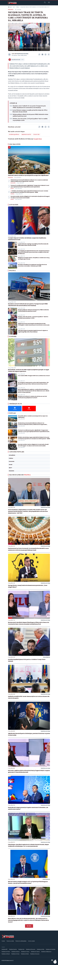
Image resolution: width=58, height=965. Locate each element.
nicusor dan (36, 134)
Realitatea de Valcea (6, 951)
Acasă (10, 7)
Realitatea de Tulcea (25, 951)
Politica (17, 7)
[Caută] (44, 2)
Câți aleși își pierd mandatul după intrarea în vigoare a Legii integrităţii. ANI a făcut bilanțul (33, 331)
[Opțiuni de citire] (55, 962)
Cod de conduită (31, 941)
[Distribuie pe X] (48, 54)
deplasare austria (26, 134)
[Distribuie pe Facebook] (42, 54)
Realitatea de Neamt (6, 953)
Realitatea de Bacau (16, 951)
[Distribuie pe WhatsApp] (45, 54)
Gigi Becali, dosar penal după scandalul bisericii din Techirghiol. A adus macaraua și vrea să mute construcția (33, 324)
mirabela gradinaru (14, 134)
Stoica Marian (46, 657)
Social (12, 188)
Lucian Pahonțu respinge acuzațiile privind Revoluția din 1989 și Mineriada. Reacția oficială (30, 111)
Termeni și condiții (10, 941)
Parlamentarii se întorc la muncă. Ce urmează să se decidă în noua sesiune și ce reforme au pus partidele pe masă (28, 549)
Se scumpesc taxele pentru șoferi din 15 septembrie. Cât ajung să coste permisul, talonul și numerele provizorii (33, 383)
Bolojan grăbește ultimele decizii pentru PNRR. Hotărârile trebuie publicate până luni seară (30, 115)
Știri (14, 7)
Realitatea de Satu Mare (50, 949)
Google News (38, 139)
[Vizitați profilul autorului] (9, 54)
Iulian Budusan (46, 879)
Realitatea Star (21, 949)
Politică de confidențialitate (20, 941)
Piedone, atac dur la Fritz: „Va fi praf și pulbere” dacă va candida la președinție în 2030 (30, 119)
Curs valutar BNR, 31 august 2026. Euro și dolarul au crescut (34, 375)
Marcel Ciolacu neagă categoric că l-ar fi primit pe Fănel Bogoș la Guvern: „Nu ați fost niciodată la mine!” (28, 882)
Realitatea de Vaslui (15, 953)
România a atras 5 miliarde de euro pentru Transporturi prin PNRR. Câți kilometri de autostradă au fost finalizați (29, 106)
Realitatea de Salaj (22, 53)
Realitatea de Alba (40, 949)
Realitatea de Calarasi (35, 951)
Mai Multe (29, 926)
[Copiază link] (39, 54)
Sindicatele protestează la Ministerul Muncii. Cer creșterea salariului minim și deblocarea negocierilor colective (29, 180)
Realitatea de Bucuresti (30, 949)
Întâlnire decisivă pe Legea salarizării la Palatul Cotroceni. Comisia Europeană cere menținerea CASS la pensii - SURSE (29, 191)
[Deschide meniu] (49, 2)
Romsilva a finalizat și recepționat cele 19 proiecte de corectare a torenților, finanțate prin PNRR (32, 265)
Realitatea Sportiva (13, 949)
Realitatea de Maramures (46, 951)
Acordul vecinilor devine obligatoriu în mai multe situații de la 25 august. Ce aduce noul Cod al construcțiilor (33, 445)
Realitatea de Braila (25, 953)
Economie (10, 177)
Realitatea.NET (4, 949)
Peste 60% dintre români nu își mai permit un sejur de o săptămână (28, 175)
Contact (3, 941)
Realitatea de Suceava (34, 953)
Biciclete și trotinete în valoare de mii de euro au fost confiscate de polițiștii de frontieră (32, 397)
